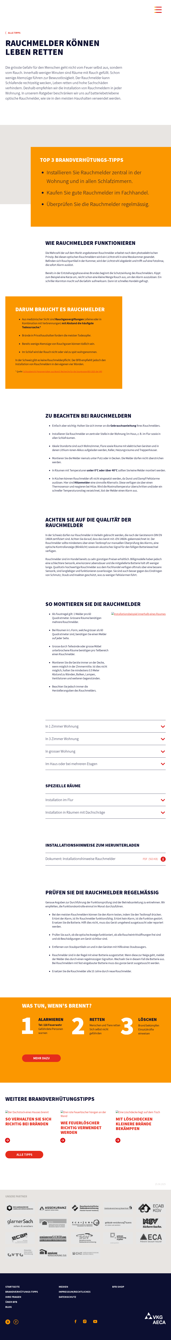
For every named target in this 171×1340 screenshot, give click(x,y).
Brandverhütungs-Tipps (21, 1291)
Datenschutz (67, 1297)
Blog (8, 1307)
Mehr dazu (41, 1058)
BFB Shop (118, 1286)
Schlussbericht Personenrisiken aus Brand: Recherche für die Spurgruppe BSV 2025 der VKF (62, 371)
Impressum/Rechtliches (75, 1291)
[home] (85, 10)
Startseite (12, 1286)
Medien (63, 1286)
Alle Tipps (14, 32)
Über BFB (11, 1302)
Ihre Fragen (13, 1297)
